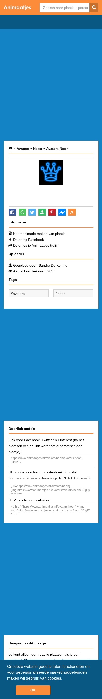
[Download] (42, 212)
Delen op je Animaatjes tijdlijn (36, 245)
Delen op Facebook (28, 240)
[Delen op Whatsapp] (22, 212)
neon (62, 294)
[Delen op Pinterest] (52, 212)
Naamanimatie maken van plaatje (39, 234)
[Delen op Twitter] (32, 212)
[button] (64, 678)
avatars (19, 294)
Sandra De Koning (53, 265)
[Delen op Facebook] (12, 212)
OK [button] (33, 690)
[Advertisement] (51, 85)
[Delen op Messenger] (62, 212)
